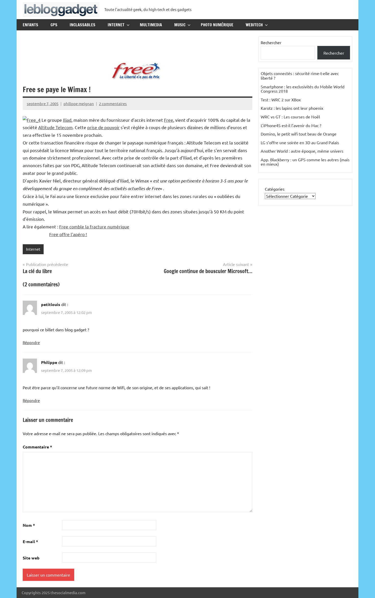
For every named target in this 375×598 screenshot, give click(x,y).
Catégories (274, 188)
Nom (29, 525)
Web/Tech (254, 25)
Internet (116, 25)
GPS (54, 25)
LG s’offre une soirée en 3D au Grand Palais (300, 142)
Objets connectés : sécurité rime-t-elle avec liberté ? (300, 75)
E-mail (30, 541)
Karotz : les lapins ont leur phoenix (292, 108)
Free (168, 120)
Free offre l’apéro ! (68, 234)
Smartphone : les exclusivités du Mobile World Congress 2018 (302, 89)
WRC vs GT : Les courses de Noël (290, 116)
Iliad (67, 120)
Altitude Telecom (55, 127)
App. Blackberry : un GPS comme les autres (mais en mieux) (305, 162)
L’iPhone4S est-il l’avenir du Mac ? (291, 125)
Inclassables (82, 25)
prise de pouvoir (103, 127)
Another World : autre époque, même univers (302, 150)
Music (179, 25)
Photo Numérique (217, 25)
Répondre (31, 342)
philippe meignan (79, 103)
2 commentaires (113, 103)
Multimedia (151, 25)
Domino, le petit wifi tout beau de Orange (298, 133)
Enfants (30, 25)
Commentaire (37, 446)
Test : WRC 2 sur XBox (281, 99)
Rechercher (271, 42)
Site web (31, 557)
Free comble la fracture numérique (94, 226)
